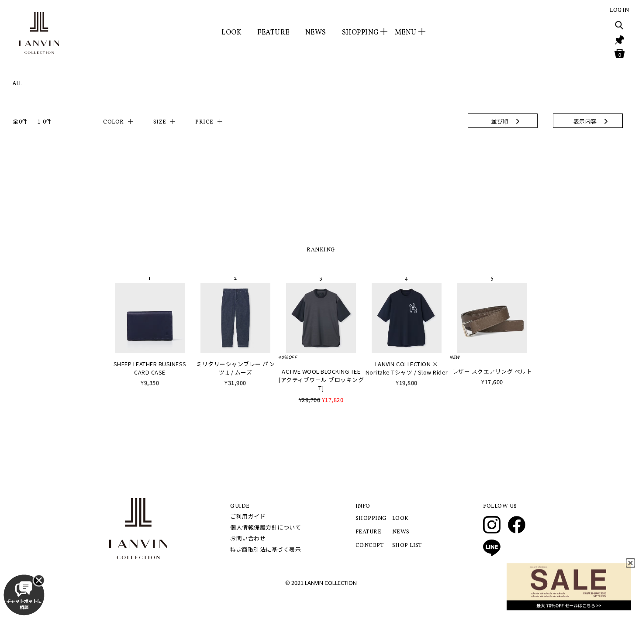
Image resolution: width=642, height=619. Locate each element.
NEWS (315, 33)
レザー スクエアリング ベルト (492, 371)
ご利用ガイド (248, 516)
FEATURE (273, 33)
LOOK (231, 33)
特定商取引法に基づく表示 (265, 549)
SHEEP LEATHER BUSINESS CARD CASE (150, 368)
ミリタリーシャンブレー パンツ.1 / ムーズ (235, 368)
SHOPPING (371, 519)
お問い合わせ (248, 538)
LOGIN (619, 10)
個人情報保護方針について (265, 527)
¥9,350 (150, 382)
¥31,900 (235, 382)
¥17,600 (492, 382)
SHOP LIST (407, 546)
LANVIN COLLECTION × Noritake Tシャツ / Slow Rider (407, 368)
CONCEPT (370, 546)
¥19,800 (407, 382)
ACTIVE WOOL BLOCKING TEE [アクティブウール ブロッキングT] (321, 379)
